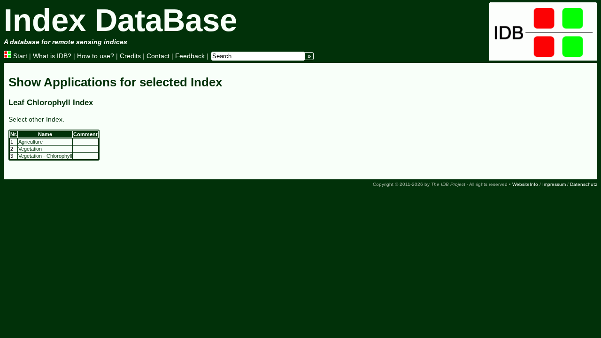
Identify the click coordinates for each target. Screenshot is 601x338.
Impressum (554, 184)
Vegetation (30, 149)
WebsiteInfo (525, 184)
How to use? (95, 56)
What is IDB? (52, 56)
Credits (130, 56)
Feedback (190, 56)
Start (19, 56)
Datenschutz (583, 184)
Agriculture (30, 142)
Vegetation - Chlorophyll (45, 156)
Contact (158, 56)
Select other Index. (36, 119)
